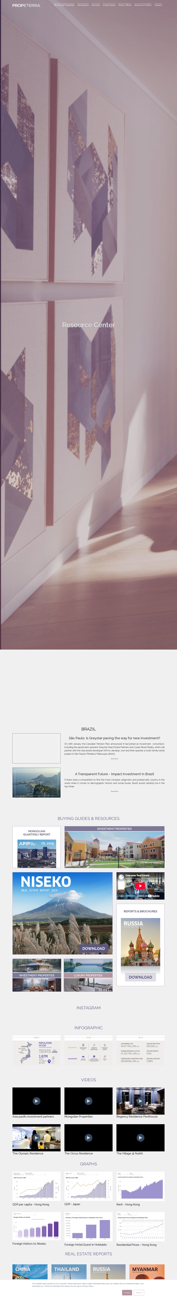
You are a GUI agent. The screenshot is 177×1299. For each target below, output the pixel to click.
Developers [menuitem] (83, 5)
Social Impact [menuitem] (109, 5)
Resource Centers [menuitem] (143, 5)
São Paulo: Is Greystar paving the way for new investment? (114, 738)
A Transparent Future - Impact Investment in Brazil (114, 774)
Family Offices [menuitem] (125, 5)
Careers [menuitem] (158, 5)
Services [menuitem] (96, 5)
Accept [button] (127, 1293)
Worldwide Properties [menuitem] (64, 5)
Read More (114, 758)
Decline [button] (139, 1293)
